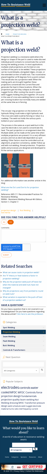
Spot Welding (9, 327)
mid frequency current (28, 409)
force (39, 392)
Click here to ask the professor (30, 314)
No (4, 222)
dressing (14, 402)
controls (24, 388)
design (4, 406)
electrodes (10, 387)
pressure (41, 402)
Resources (32, 457)
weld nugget (26, 406)
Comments (5, 228)
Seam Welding (9, 336)
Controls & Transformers (14, 350)
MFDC (14, 392)
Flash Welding (9, 341)
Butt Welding (9, 345)
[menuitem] (23, 327)
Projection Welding (11, 332)
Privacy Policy (19, 471)
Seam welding (27, 399)
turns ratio (14, 408)
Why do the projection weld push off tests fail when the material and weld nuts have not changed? (22, 285)
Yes (10, 222)
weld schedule (14, 406)
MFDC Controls (27, 392)
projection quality (10, 399)
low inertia (5, 212)
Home (7, 457)
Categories (14, 457)
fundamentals (29, 396)
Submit (6, 255)
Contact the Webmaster (34, 471)
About (40, 457)
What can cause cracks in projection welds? (21, 272)
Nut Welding (25, 210)
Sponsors (24, 457)
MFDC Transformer (27, 402)
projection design (9, 210)
